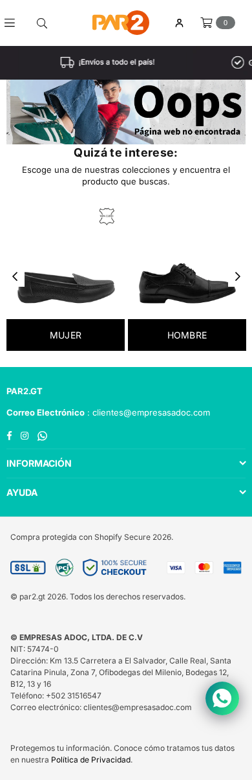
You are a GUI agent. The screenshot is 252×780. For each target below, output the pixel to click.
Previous (15, 277)
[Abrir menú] (14, 22)
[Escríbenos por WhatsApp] (222, 698)
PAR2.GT (24, 391)
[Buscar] (42, 22)
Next (237, 277)
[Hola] (179, 23)
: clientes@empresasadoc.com (147, 412)
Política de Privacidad (91, 759)
